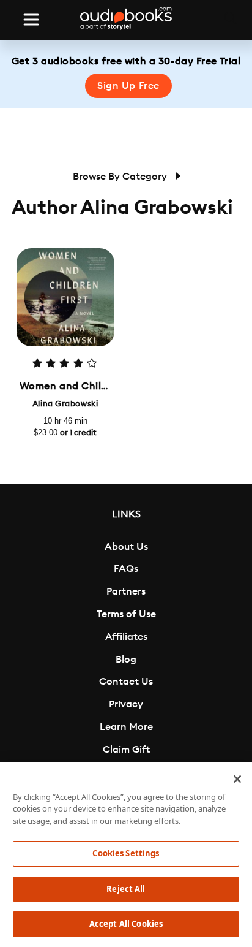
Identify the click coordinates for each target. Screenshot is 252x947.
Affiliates (126, 637)
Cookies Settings (125, 853)
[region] (126, 854)
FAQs (126, 569)
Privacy (126, 704)
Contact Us (126, 681)
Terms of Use (126, 614)
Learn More (126, 727)
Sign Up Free (128, 86)
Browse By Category (121, 176)
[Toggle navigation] (31, 19)
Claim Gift (126, 750)
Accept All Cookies (126, 923)
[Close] (237, 779)
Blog (126, 659)
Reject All (125, 888)
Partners (126, 591)
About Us (126, 547)
